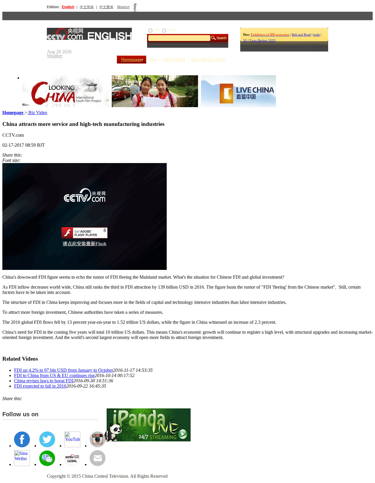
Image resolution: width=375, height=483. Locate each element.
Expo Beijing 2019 (262, 40)
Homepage (131, 59)
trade (316, 34)
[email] (32, 155)
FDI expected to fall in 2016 (40, 385)
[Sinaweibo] (29, 155)
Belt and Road (301, 34)
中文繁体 (106, 7)
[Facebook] (26, 155)
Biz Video (37, 112)
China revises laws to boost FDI (43, 380)
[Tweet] (23, 155)
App (153, 59)
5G (245, 40)
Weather (54, 55)
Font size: (11, 160)
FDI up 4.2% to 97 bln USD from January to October (63, 370)
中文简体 (87, 7)
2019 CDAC (174, 59)
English (68, 7)
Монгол (123, 7)
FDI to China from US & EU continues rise (54, 375)
